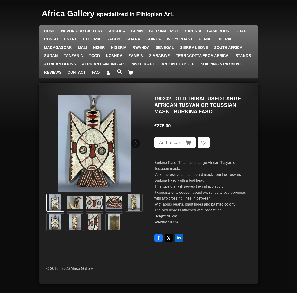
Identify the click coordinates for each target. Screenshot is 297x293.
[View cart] (130, 72)
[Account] (108, 72)
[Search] (119, 71)
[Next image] (135, 143)
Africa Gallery (108, 13)
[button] (55, 203)
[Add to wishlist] (204, 142)
